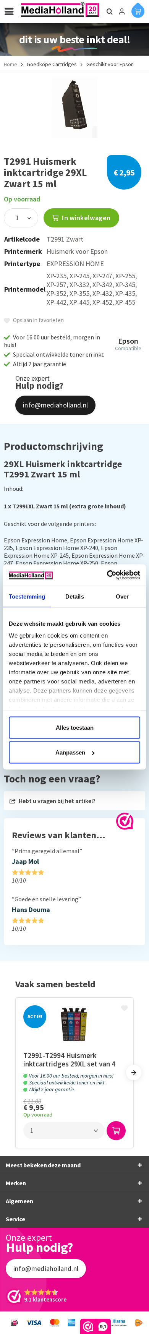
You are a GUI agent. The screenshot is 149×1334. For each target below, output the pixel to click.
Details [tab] (74, 596)
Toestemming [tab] (27, 596)
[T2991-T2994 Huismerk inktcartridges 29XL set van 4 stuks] (74, 1024)
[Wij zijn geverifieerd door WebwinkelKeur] (124, 821)
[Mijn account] (122, 11)
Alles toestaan (75, 727)
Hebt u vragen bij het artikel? (57, 801)
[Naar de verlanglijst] (125, 1008)
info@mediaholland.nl (55, 405)
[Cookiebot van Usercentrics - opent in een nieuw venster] (107, 575)
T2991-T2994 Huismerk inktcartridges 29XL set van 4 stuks (69, 1059)
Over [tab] (122, 596)
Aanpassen (70, 752)
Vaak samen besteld (55, 984)
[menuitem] (11, 11)
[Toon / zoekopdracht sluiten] (108, 11)
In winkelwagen (85, 217)
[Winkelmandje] (137, 10)
